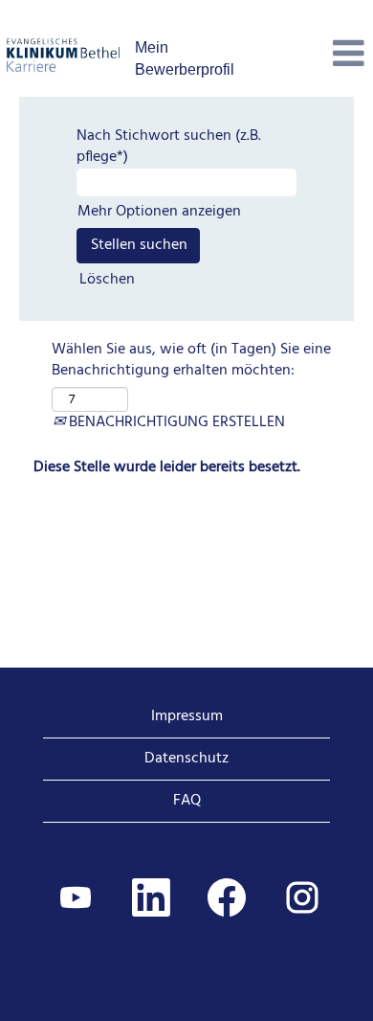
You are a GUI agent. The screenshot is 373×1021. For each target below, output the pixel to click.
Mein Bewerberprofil (184, 58)
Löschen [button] (107, 280)
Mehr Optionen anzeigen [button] (159, 211)
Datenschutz (186, 758)
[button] (311, 55)
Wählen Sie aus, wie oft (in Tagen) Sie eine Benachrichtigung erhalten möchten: (191, 361)
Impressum (187, 716)
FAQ (187, 800)
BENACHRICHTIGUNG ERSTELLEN (175, 422)
